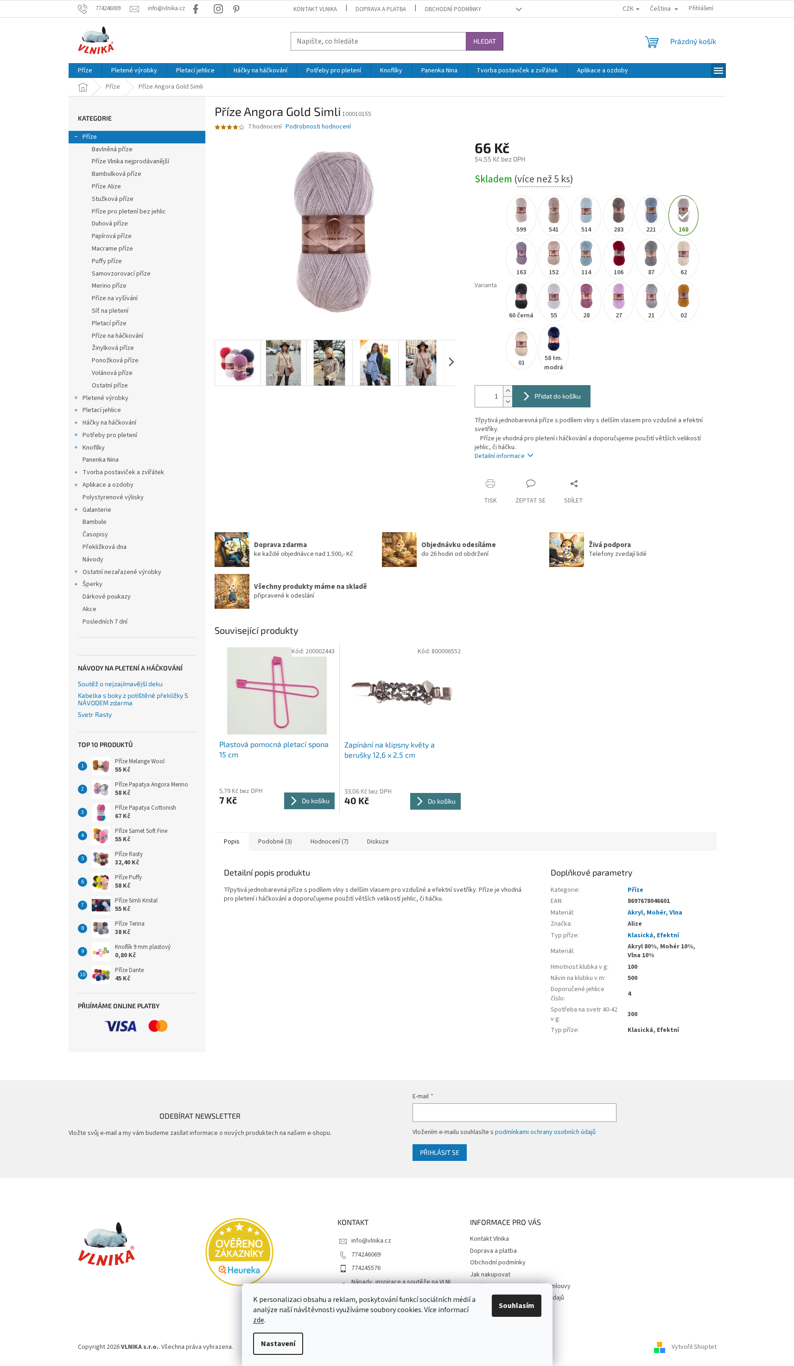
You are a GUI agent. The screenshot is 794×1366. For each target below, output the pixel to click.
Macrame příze (112, 248)
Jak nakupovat (490, 1274)
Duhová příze (110, 223)
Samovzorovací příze (121, 273)
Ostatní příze (110, 385)
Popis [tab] (232, 841)
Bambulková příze (116, 174)
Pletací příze (109, 323)
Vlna (675, 912)
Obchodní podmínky (453, 9)
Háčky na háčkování (109, 422)
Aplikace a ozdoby (108, 485)
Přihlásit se (439, 1152)
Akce (89, 609)
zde (258, 1320)
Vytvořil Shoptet (694, 1347)
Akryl (635, 912)
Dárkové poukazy (107, 596)
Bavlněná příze (112, 149)
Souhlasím (516, 1306)
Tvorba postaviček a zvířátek (123, 472)
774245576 (366, 1268)
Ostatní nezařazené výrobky (122, 572)
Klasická (640, 935)
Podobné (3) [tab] (275, 841)
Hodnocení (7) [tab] (330, 841)
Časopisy (95, 534)
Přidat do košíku (557, 396)
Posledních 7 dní (105, 621)
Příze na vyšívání (115, 298)
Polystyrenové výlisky (113, 497)
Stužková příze (112, 199)
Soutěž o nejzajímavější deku (120, 683)
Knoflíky (94, 447)
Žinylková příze (113, 348)
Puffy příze (107, 261)
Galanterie (97, 510)
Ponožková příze (115, 360)
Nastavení (278, 1344)
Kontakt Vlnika (315, 9)
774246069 (366, 1254)
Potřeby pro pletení (110, 435)
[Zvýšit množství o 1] (507, 391)
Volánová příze (112, 373)
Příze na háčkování (117, 336)
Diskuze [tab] (378, 841)
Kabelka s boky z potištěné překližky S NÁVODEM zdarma (133, 699)
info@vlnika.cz (371, 1240)
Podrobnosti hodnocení (318, 126)
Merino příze (109, 285)
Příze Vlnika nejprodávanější (130, 161)
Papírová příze (112, 236)
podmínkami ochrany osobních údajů (545, 1132)
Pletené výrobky (105, 398)
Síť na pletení (110, 311)
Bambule (95, 522)
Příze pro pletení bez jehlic (129, 211)
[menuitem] (85, 70)
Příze (90, 137)
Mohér (656, 912)
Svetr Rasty (95, 714)
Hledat (484, 41)
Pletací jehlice (102, 410)
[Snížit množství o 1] (507, 401)
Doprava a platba (381, 9)
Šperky (92, 584)
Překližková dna (105, 547)
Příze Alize (106, 186)
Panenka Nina (101, 459)
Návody (93, 559)
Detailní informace (500, 456)
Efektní (668, 935)
